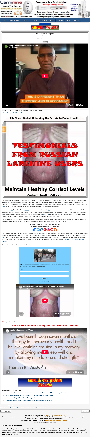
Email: (21, 269)
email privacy (49, 281)
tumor (3, 237)
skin (49, 210)
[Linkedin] (41, 229)
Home (4, 20)
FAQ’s (68, 20)
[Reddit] (55, 229)
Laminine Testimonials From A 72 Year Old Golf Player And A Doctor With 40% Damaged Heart (35, 393)
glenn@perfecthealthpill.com (53, 420)
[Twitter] (38, 229)
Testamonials (43, 20)
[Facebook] (34, 229)
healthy (20, 204)
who (12, 210)
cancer (5, 407)
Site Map (48, 415)
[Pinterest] (45, 229)
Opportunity (76, 20)
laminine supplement (30, 407)
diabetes (10, 407)
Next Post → (85, 411)
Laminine (21, 113)
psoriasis (26, 210)
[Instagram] (48, 229)
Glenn (4, 113)
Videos (52, 20)
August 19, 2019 (13, 113)
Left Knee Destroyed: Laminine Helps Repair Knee (21, 398)
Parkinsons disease (41, 407)
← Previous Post (5, 411)
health (3, 206)
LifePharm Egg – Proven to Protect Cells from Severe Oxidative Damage (28, 400)
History (35, 20)
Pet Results (60, 20)
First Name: (23, 274)
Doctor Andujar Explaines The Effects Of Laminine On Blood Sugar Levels (29, 395)
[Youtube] (51, 229)
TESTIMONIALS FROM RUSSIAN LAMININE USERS (22, 110)
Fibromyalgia (16, 407)
